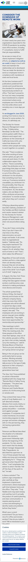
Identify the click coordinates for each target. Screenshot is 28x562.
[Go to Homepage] (6, 3)
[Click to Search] (25, 3)
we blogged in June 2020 (14, 113)
